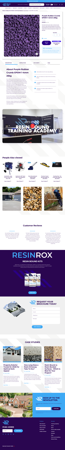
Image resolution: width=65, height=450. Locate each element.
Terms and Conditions (56, 437)
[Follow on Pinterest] (11, 434)
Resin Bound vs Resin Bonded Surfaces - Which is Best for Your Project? (52, 369)
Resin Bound (42, 423)
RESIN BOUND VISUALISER (32, 1)
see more (43, 30)
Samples (53, 433)
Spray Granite (42, 427)
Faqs (49, 62)
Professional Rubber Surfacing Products (14, 10)
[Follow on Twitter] (5, 434)
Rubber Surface (43, 431)
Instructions (22, 62)
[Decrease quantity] (54, 35)
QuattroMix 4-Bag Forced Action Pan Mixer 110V (8, 177)
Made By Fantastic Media (7, 446)
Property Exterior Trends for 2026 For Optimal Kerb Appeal (11, 368)
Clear (42, 4)
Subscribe (18, 430)
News (52, 427)
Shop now (32, 292)
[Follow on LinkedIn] (13, 434)
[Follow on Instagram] (8, 434)
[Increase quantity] (59, 35)
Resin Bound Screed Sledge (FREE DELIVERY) (32, 177)
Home (3, 10)
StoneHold (42, 429)
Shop (52, 435)
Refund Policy (54, 439)
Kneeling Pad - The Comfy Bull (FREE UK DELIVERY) (57, 177)
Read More (5, 385)
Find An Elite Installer (55, 429)
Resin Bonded (43, 425)
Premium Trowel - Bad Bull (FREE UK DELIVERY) (45, 177)
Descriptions (8, 62)
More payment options (56, 44)
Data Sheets (36, 62)
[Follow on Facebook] (3, 434)
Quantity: (55, 32)
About (52, 425)
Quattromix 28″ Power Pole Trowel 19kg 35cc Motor (20, 177)
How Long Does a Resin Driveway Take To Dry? (31, 367)
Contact (52, 431)
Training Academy (55, 423)
